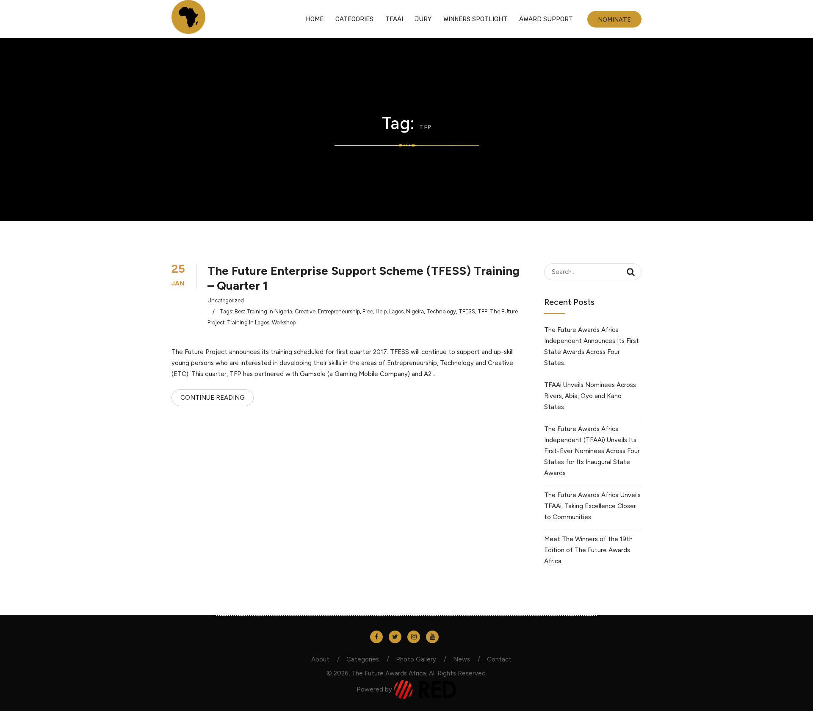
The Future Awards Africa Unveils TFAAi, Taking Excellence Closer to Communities (592, 506)
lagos (396, 311)
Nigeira (415, 311)
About (320, 659)
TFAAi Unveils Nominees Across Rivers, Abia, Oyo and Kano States (590, 396)
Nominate (614, 19)
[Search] (631, 271)
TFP (482, 311)
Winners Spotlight (475, 19)
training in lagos (248, 322)
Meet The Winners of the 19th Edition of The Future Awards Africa (588, 550)
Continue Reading (212, 397)
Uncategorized (225, 300)
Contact (499, 659)
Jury (423, 19)
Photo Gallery (416, 659)
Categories (354, 19)
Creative (305, 311)
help (381, 311)
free (367, 311)
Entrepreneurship (339, 311)
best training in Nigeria (263, 311)
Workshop (284, 322)
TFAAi (394, 19)
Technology (441, 311)
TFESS (467, 311)
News (461, 659)
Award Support (546, 19)
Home (315, 19)
